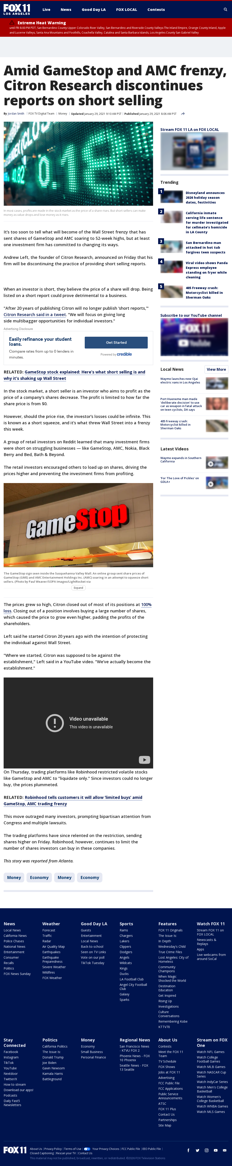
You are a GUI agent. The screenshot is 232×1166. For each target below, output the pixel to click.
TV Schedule (167, 1061)
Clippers (125, 946)
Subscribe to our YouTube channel (191, 315)
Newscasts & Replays (206, 942)
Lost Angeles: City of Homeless (173, 959)
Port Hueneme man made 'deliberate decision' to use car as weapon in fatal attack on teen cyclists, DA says (181, 404)
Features (167, 923)
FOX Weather (52, 978)
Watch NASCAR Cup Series (211, 1074)
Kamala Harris (52, 1073)
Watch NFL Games (211, 1052)
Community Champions (166, 969)
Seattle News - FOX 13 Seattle (134, 1067)
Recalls (9, 963)
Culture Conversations (168, 1014)
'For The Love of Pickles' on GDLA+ (179, 480)
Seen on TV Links (93, 952)
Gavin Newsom (53, 1068)
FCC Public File (169, 1083)
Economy (39, 877)
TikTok (9, 1062)
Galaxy (124, 994)
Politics (9, 968)
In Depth (164, 941)
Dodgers (126, 952)
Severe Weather (54, 967)
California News (15, 935)
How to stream (15, 1084)
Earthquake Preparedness (52, 959)
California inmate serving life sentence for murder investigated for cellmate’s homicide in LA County (207, 222)
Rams (124, 930)
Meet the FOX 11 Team (170, 1054)
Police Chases (14, 941)
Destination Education (166, 988)
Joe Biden (49, 1062)
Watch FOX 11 (211, 923)
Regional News (135, 1040)
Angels (124, 957)
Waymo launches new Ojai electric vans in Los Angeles (180, 380)
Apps (200, 949)
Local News (172, 369)
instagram (206, 1150)
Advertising (166, 1077)
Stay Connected (15, 1042)
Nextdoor (11, 1073)
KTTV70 (164, 1027)
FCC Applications (170, 1088)
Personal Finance (93, 1057)
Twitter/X (10, 1079)
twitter (197, 1150)
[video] (217, 462)
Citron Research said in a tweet (35, 314)
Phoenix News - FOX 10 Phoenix (135, 1058)
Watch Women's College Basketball (210, 1099)
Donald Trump (53, 1057)
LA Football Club (132, 979)
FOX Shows (166, 1067)
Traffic (47, 935)
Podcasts (10, 1095)
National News (14, 946)
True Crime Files (170, 952)
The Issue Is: (167, 935)
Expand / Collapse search (225, 9)
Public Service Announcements (170, 1096)
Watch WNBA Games (212, 1106)
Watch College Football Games (208, 1059)
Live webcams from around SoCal (211, 956)
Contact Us (166, 1114)
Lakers (124, 941)
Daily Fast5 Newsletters (12, 1103)
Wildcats (126, 963)
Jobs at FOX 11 (169, 1072)
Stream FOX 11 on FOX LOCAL (210, 932)
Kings (124, 968)
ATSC (162, 1103)
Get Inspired (167, 995)
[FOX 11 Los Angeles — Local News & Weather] (19, 9)
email (224, 1150)
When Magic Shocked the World (172, 978)
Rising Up (165, 1001)
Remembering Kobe (173, 1021)
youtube (215, 1150)
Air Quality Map (53, 946)
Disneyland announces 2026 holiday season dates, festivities (205, 197)
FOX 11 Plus (167, 1109)
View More (216, 369)
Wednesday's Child (172, 946)
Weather (51, 923)
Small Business (92, 1052)
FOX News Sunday (17, 974)
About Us (167, 1040)
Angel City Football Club (133, 986)
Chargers (126, 935)
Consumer (11, 957)
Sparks (124, 999)
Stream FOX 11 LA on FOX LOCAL (189, 129)
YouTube (10, 1068)
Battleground (52, 1079)
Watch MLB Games (211, 1067)
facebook (188, 1150)
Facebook (11, 1052)
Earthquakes (51, 952)
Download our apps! (18, 1090)
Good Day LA (94, 923)
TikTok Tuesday (92, 963)
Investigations (168, 1006)
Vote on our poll (92, 957)
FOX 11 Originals (170, 930)
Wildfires (48, 972)
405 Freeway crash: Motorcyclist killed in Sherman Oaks (204, 292)
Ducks (124, 974)
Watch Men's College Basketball (212, 1089)
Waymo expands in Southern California (180, 460)
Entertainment (14, 952)
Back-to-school (92, 946)
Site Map (164, 1125)
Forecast (48, 930)
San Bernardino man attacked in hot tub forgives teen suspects (205, 247)
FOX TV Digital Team (41, 113)
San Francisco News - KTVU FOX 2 (134, 1048)
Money (62, 113)
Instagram (11, 1057)
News (9, 923)
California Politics (55, 1046)
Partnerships (167, 1120)
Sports (126, 923)
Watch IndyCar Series (212, 1082)
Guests (86, 930)
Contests (165, 1046)
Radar (46, 941)
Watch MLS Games (211, 1112)
